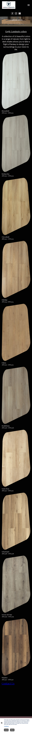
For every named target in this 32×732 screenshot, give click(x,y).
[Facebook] (12, 13)
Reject (12, 730)
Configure (6, 726)
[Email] (20, 13)
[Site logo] (8, 5)
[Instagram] (16, 13)
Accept (6, 730)
